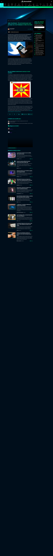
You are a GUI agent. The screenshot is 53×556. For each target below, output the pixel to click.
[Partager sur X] (10, 114)
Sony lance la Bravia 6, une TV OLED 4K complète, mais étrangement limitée (24, 171)
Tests (17, 220)
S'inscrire (39, 29)
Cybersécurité (30, 5)
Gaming (9, 5)
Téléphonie (1, 5)
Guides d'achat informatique (20, 212)
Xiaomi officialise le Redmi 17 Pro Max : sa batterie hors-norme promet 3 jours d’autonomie (25, 196)
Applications (13, 20)
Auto (12, 5)
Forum (47, 5)
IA (40, 5)
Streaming (37, 5)
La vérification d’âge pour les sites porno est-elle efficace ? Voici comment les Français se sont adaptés (24, 224)
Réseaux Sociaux (18, 7)
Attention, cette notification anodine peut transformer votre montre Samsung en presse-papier (24, 234)
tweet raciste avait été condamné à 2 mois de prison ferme (20, 111)
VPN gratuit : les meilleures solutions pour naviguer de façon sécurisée (24, 205)
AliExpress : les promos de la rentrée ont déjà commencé (39, 35)
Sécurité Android (22, 7)
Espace (15, 5)
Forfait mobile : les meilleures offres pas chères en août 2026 (39, 52)
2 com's (28, 29)
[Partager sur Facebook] (14, 114)
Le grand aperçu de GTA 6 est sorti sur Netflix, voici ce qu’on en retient (24, 153)
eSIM (33, 5)
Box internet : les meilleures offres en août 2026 (39, 49)
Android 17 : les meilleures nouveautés (38, 38)
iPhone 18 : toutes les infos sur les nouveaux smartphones (39, 40)
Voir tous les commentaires (12, 147)
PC (5, 5)
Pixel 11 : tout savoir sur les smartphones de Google (38, 37)
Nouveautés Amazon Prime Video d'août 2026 (39, 47)
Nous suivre (30, 114)
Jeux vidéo (18, 158)
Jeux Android (5, 7)
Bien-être (50, 5)
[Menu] (1, 1)
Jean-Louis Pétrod (12, 28)
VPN (25, 5)
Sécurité (18, 168)
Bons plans (19, 5)
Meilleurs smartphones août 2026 (39, 53)
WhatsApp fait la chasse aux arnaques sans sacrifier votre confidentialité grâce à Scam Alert (24, 180)
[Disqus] (20, 137)
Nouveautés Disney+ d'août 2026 (39, 45)
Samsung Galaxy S (19, 193)
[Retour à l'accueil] (26, 1)
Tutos (22, 5)
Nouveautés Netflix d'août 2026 (39, 44)
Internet (18, 230)
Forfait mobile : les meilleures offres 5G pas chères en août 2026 (39, 50)
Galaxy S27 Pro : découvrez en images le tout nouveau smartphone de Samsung (24, 188)
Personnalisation (14, 7)
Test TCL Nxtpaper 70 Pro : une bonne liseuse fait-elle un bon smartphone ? (24, 215)
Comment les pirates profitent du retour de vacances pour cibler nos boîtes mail (23, 162)
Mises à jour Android (9, 7)
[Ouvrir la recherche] (51, 1)
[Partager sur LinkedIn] (19, 114)
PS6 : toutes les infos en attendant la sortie (39, 43)
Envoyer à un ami (25, 114)
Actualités (43, 5)
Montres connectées (19, 240)
